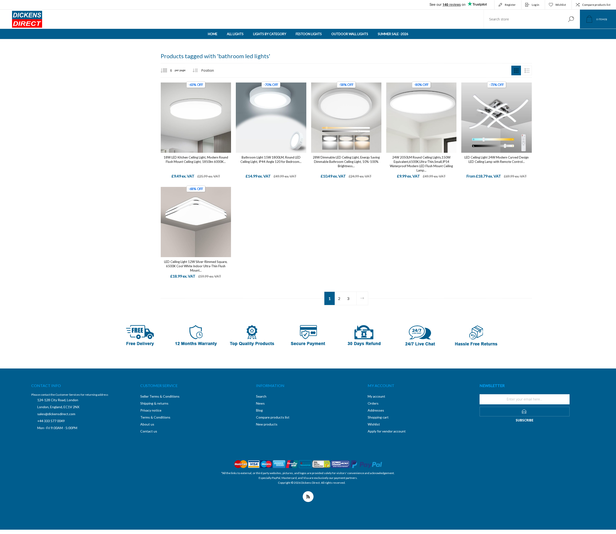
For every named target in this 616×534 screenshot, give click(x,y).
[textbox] (523, 19)
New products (266, 424)
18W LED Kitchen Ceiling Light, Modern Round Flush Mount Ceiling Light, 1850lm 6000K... (196, 159)
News (260, 403)
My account (376, 396)
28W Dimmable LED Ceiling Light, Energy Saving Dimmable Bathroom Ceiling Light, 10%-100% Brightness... (346, 161)
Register (510, 4)
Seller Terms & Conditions (160, 396)
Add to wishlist (213, 113)
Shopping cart (378, 417)
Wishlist (374, 424)
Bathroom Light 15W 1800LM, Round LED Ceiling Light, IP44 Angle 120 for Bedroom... (271, 159)
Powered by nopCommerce (304, 487)
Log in (535, 4)
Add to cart (190, 112)
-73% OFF (496, 85)
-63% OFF (196, 85)
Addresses (376, 410)
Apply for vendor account (387, 431)
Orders (373, 403)
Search (571, 19)
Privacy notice (150, 410)
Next (362, 298)
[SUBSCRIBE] (525, 411)
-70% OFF (271, 85)
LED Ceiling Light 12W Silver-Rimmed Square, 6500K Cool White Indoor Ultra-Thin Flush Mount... (195, 266)
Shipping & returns (154, 403)
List (527, 70)
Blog (259, 410)
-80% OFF (421, 85)
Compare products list (596, 4)
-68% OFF (196, 189)
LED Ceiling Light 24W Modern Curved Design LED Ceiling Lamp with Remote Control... (496, 159)
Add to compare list (224, 113)
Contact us (148, 431)
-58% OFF (346, 85)
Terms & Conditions (155, 417)
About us (147, 424)
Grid (516, 70)
